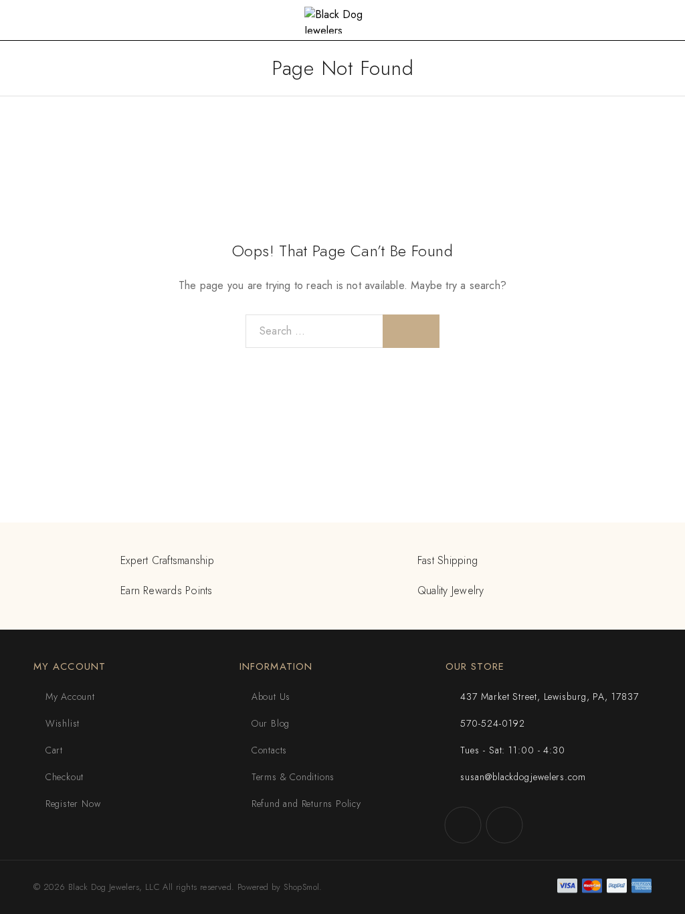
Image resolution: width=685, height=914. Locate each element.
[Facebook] (463, 825)
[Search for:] (314, 331)
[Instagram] (504, 825)
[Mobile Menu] (26, 20)
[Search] (411, 331)
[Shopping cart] (665, 21)
